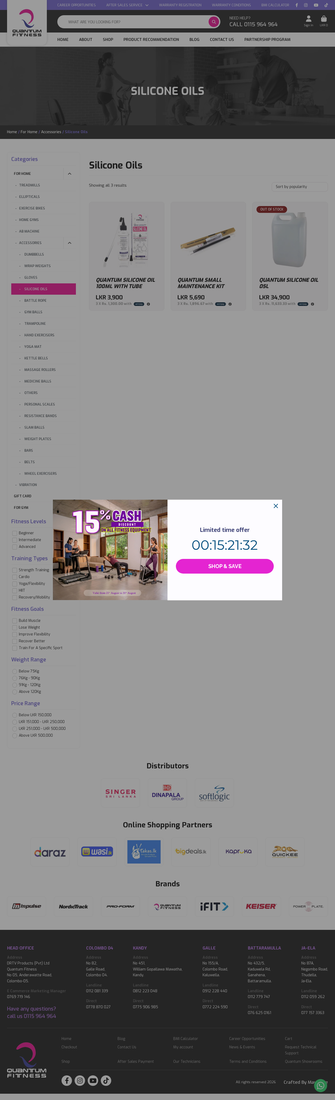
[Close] (276, 506)
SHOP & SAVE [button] (225, 566)
